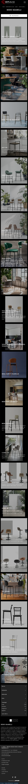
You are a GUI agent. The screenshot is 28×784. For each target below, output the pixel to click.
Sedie (16, 6)
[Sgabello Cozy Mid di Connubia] (14, 281)
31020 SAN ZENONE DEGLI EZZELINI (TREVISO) (11, 752)
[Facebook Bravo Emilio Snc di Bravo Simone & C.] (13, 777)
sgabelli (4, 710)
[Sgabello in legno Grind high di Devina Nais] (14, 32)
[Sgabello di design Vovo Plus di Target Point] (14, 170)
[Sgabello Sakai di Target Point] (14, 476)
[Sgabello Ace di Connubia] (14, 642)
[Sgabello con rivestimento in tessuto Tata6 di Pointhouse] (14, 337)
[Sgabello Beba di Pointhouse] (14, 420)
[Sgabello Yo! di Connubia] (14, 587)
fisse (3, 704)
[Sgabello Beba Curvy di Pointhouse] (14, 365)
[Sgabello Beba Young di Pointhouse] (14, 115)
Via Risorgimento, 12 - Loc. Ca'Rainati (9, 750)
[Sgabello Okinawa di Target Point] (14, 531)
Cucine (3, 758)
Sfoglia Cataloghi (5, 764)
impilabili (4, 706)
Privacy (2, 783)
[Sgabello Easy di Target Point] (14, 226)
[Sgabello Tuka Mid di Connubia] (14, 59)
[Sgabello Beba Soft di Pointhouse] (14, 392)
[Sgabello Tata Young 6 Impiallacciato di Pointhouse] (14, 309)
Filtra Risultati (14, 15)
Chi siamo (4, 769)
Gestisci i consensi (14, 783)
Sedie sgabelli (22, 6)
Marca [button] (3, 686)
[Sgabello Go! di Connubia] (14, 614)
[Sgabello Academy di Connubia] (14, 670)
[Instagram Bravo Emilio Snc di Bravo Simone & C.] (15, 777)
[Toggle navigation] (24, 2)
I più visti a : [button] (5, 713)
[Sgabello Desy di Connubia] (14, 254)
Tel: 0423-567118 (5, 754)
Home (3, 6)
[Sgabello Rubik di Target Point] (14, 503)
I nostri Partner (5, 771)
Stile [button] (3, 698)
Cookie (6, 783)
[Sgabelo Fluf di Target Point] (14, 559)
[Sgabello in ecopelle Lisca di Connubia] (14, 87)
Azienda (3, 767)
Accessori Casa (5, 762)
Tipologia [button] (4, 702)
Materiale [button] (4, 694)
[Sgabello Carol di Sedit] (14, 448)
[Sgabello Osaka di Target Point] (14, 198)
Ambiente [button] (4, 690)
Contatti (3, 773)
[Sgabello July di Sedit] (14, 143)
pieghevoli (5, 708)
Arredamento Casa (10, 6)
